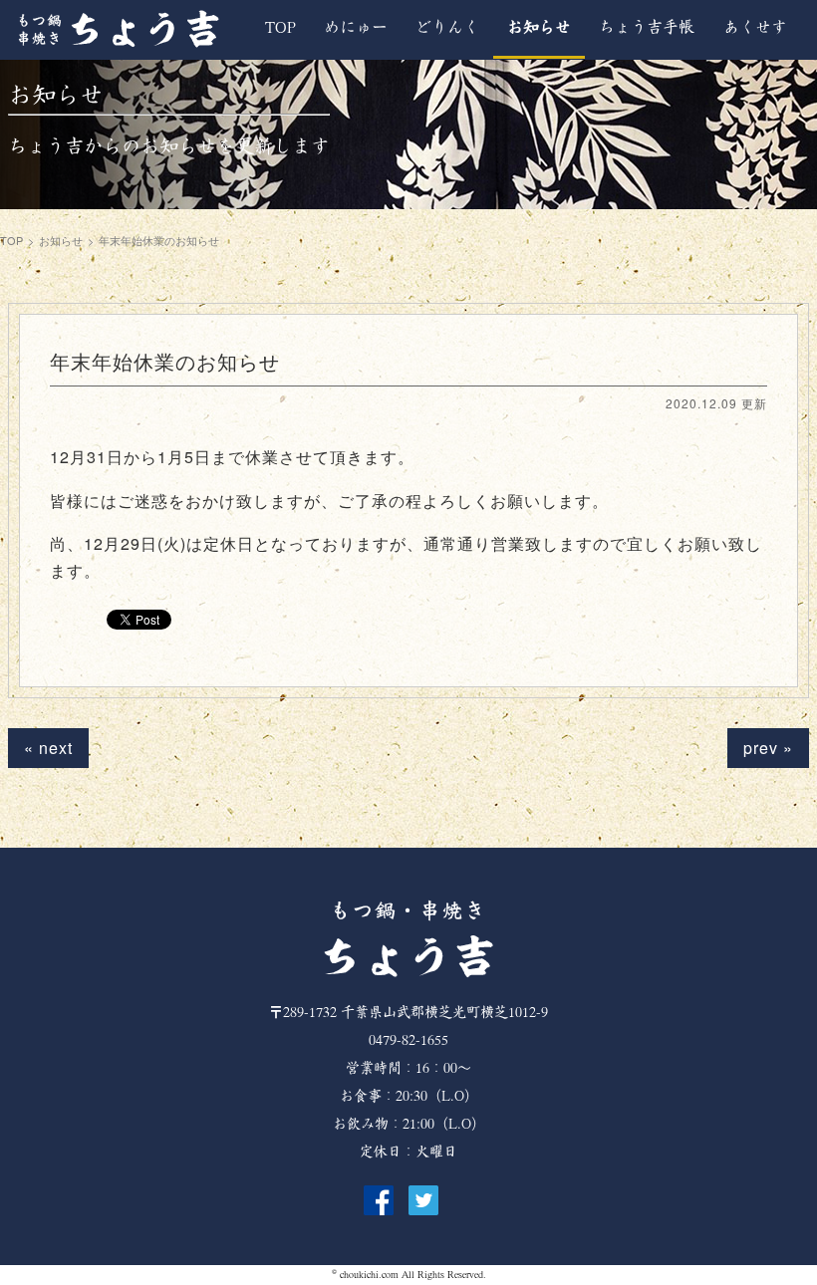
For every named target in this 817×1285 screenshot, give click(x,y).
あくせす (755, 27)
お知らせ (539, 27)
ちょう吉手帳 (646, 27)
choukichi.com (369, 1274)
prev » (768, 747)
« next (48, 747)
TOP (280, 27)
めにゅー (356, 27)
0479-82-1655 (408, 1040)
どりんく (447, 27)
